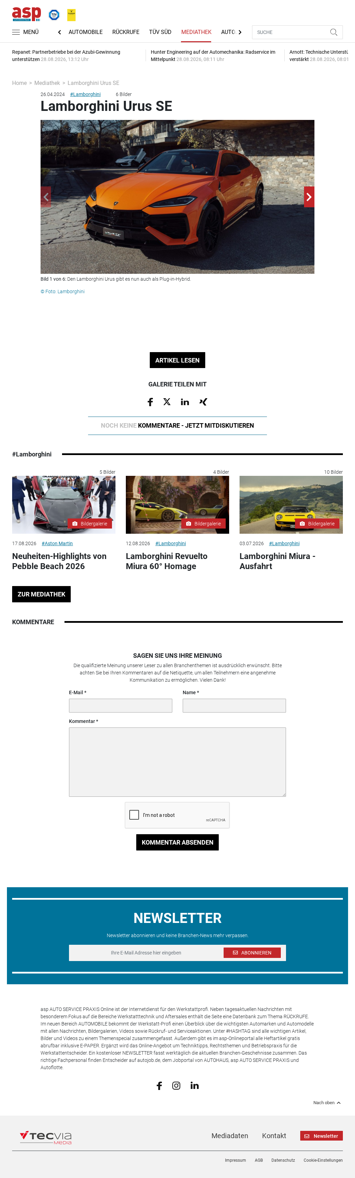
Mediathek (196, 32)
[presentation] (46, 196)
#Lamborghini (85, 94)
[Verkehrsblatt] (69, 13)
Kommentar (82, 721)
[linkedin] (195, 1085)
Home (19, 83)
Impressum (235, 1160)
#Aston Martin (57, 543)
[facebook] (159, 1085)
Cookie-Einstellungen (323, 1160)
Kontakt (274, 1136)
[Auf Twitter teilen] (167, 401)
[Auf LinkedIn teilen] (185, 401)
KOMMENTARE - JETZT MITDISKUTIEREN (177, 425)
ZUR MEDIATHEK (41, 594)
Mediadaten (229, 1136)
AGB (259, 1160)
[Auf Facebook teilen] (150, 401)
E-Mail (76, 692)
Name (189, 692)
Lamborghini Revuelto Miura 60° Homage (167, 561)
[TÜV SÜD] (52, 13)
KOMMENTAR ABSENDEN (178, 842)
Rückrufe (125, 32)
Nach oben (324, 1102)
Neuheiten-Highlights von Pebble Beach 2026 (59, 561)
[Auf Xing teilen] (203, 401)
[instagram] (176, 1085)
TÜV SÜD (160, 32)
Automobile (86, 32)
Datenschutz (283, 1160)
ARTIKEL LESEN (177, 360)
